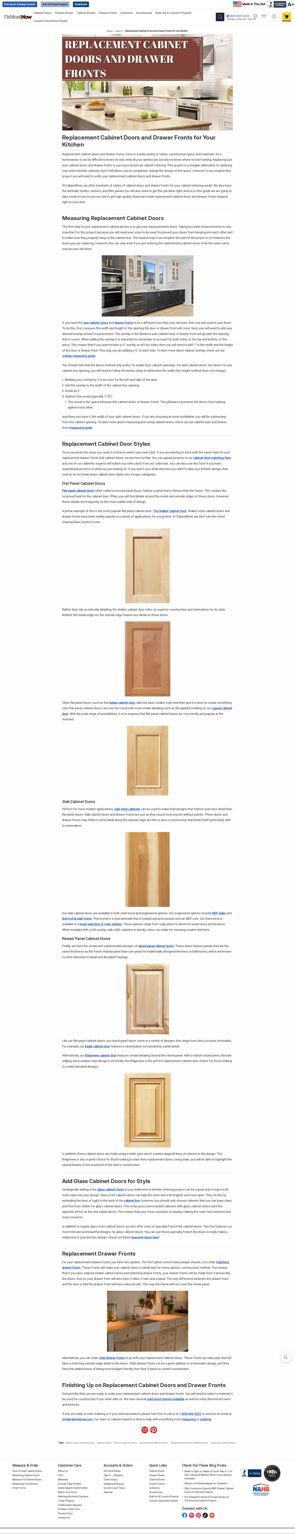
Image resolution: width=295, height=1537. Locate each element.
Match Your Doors (67, 1492)
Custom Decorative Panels (50, 21)
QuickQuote (81, 4)
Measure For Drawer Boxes (26, 1479)
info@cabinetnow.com (77, 1419)
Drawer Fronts (108, 13)
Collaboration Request (70, 1505)
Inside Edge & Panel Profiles (73, 1488)
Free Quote (19, 4)
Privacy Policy (65, 1513)
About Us (63, 1471)
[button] (286, 1357)
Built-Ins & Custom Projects (174, 13)
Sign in (107, 1475)
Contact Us (64, 1517)
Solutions (126, 13)
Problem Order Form (69, 1509)
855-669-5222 (239, 16)
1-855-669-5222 (190, 1414)
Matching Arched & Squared (73, 1496)
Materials (63, 1479)
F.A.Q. (61, 1475)
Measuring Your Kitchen (25, 1483)
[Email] (144, 1430)
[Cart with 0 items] (286, 16)
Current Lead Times (114, 1488)
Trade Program (55, 4)
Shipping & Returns (114, 1483)
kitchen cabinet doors (125, 1442)
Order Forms (19, 1488)
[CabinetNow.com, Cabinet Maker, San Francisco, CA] (251, 1473)
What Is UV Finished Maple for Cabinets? (206, 1483)
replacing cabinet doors (223, 1442)
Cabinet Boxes (86, 13)
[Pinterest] (153, 1430)
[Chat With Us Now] (255, 16)
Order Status (110, 1479)
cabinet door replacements (79, 1442)
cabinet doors (104, 1442)
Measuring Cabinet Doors (26, 1475)
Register (118, 1475)
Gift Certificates (112, 1471)
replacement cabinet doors (153, 1442)
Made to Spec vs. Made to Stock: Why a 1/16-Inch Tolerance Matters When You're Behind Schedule (209, 1475)
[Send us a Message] (264, 16)
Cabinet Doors (42, 13)
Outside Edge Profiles (69, 1483)
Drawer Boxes (64, 13)
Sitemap (108, 1492)
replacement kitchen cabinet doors (189, 1442)
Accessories (144, 13)
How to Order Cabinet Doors (27, 1471)
